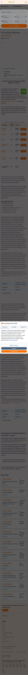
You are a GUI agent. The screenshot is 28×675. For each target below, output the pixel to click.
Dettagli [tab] (14, 327)
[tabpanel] (14, 335)
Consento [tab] (4, 327)
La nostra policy (13, 340)
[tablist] (14, 327)
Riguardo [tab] (23, 327)
